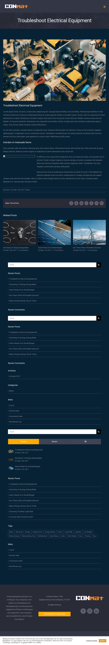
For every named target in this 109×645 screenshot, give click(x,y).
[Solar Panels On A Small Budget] (11, 468)
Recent (54, 442)
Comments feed (15, 416)
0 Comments (23, 250)
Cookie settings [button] (91, 641)
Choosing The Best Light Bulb (21, 511)
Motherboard (42, 536)
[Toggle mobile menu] (105, 7)
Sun (80, 536)
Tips (94, 536)
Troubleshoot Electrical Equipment (23, 279)
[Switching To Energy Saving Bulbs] (11, 460)
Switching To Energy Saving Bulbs (20, 232)
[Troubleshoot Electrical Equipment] (11, 451)
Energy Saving (50, 532)
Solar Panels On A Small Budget (54, 232)
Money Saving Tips (28, 536)
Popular (23, 442)
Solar (63, 536)
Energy (27, 532)
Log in (11, 405)
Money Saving (14, 536)
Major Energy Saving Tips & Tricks (22, 301)
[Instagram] (90, 611)
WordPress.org (15, 422)
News (28, 190)
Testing (87, 536)
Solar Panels (72, 536)
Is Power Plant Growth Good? (21, 517)
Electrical (19, 532)
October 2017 (15, 376)
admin (7, 190)
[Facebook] (83, 611)
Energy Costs (37, 532)
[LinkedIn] (96, 611)
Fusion (60, 532)
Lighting (78, 532)
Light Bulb (68, 532)
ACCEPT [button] (102, 640)
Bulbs (11, 532)
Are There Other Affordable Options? (89, 232)
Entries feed (14, 411)
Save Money (54, 536)
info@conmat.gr (54, 605)
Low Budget (87, 532)
